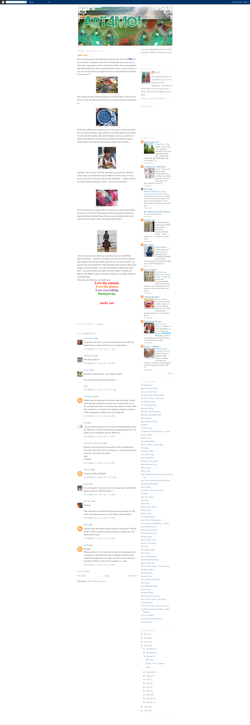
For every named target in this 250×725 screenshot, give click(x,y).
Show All (170, 373)
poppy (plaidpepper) (149, 556)
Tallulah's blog (146, 602)
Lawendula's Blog (148, 516)
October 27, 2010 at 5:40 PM (99, 564)
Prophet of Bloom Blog (150, 559)
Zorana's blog (146, 622)
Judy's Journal (150, 269)
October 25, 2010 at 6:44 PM (99, 416)
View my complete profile (153, 98)
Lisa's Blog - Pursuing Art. (151, 520)
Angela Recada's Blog (149, 388)
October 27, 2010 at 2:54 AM (99, 538)
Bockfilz (144, 424)
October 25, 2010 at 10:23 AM (100, 389)
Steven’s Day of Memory (160, 325)
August (149, 675)
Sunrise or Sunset (161, 299)
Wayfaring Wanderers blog (151, 618)
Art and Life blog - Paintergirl (152, 398)
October (149, 656)
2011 (146, 641)
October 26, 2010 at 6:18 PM (99, 518)
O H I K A (87, 501)
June (148, 683)
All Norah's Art (146, 385)
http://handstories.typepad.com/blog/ (155, 480)
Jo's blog (144, 493)
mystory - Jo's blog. (148, 543)
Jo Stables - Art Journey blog (152, 490)
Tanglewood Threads (152, 321)
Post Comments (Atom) (97, 581)
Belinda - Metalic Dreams (151, 411)
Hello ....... (149, 667)
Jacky (157, 72)
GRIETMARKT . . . (162, 247)
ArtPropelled (89, 355)
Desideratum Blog (148, 441)
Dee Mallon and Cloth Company (157, 211)
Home (107, 575)
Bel (85, 422)
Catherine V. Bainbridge (93, 443)
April (148, 690)
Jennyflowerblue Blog (149, 483)
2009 (146, 706)
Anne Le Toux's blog (149, 391)
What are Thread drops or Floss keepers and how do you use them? (156, 192)
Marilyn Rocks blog (149, 533)
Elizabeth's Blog (147, 451)
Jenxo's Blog (146, 487)
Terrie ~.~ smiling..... (152, 346)
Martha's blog (146, 536)
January (149, 702)
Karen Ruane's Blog (148, 506)
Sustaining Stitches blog (150, 596)
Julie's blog (145, 503)
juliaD (86, 545)
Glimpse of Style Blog (149, 461)
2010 (146, 645)
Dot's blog (145, 448)
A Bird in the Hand (151, 296)
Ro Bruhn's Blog (147, 569)
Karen (86, 524)
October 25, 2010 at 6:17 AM (99, 349)
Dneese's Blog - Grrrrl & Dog (152, 444)
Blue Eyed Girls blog (149, 421)
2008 (146, 710)
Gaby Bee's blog (147, 454)
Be (156, 222)
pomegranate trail (151, 141)
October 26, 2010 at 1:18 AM (99, 494)
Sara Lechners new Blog (150, 579)
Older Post (132, 575)
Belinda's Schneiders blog (151, 414)
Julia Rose (145, 500)
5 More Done (160, 144)
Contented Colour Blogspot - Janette (155, 431)
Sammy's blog (146, 576)
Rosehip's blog (146, 572)
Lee (87, 62)
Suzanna (87, 469)
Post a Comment (83, 571)
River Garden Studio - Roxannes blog (155, 566)
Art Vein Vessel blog (149, 405)
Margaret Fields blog (149, 530)
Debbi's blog (146, 438)
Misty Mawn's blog (148, 539)
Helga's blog (146, 467)
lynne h (87, 370)
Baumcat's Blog (147, 408)
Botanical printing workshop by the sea (162, 349)
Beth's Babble (146, 418)
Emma (86, 484)
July (148, 679)
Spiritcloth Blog (147, 592)
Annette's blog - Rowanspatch (152, 395)
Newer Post (81, 575)
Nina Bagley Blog (148, 549)
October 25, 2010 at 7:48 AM (99, 363)
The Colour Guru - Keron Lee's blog (155, 605)
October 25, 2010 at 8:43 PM (99, 463)
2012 (146, 638)
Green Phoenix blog (149, 464)
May (148, 687)
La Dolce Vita (149, 220)
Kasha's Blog (146, 510)
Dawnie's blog (146, 434)
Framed (158, 169)
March (149, 694)
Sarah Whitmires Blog (149, 586)
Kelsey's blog (146, 513)
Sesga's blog (145, 589)
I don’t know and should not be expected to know (163, 274)
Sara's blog (145, 582)
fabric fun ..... (151, 659)
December (150, 648)
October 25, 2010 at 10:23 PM (100, 477)
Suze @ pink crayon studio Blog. (154, 599)
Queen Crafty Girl (148, 563)
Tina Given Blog (147, 615)
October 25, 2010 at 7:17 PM (99, 436)
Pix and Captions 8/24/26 (153, 214)
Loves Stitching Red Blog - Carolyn (155, 523)
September (150, 672)
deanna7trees (89, 338)
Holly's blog (145, 471)
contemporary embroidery (155, 166)
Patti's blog (145, 553)
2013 (146, 634)
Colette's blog (146, 428)
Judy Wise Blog (147, 497)
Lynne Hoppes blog (148, 526)
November (150, 652)
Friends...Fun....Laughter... (156, 663)
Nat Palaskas (89, 396)
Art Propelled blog (148, 401)
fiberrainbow (149, 244)
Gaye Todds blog (147, 457)
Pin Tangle (148, 189)
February (150, 698)
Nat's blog (145, 546)
